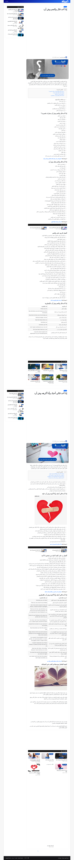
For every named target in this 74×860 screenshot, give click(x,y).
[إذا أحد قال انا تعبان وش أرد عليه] (44, 228)
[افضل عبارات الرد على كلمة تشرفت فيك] (21, 18)
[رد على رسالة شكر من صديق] (21, 27)
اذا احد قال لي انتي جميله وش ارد (48, 370)
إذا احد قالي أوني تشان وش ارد (35, 381)
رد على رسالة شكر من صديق (12, 25)
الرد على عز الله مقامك (63, 370)
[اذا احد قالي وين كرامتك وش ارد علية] (21, 30)
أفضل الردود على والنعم (59, 94)
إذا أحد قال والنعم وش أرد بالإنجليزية (57, 95)
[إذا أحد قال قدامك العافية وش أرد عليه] (21, 22)
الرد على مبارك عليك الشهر (56, 221)
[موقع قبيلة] (65, 1)
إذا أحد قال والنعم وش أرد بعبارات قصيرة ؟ (56, 91)
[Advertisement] (47, 33)
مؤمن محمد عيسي (62, 57)
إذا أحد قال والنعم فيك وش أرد (58, 92)
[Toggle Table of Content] (64, 90)
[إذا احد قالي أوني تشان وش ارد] (34, 377)
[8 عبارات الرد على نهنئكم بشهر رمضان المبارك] (34, 366)
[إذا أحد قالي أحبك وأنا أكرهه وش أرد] (64, 228)
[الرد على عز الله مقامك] (61, 366)
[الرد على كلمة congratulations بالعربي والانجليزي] (47, 377)
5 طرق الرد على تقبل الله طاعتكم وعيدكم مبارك (52, 158)
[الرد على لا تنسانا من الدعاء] (61, 377)
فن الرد (65, 6)
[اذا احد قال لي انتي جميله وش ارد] (47, 366)
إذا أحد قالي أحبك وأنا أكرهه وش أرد (54, 227)
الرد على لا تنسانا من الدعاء (63, 381)
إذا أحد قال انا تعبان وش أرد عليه (35, 227)
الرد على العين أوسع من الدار (56, 300)
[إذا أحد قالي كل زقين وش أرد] (21, 34)
